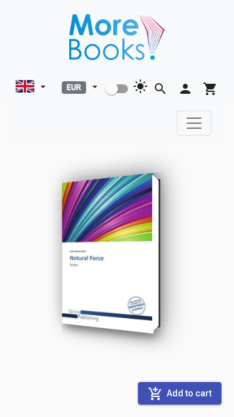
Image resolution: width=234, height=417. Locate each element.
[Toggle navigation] (194, 123)
